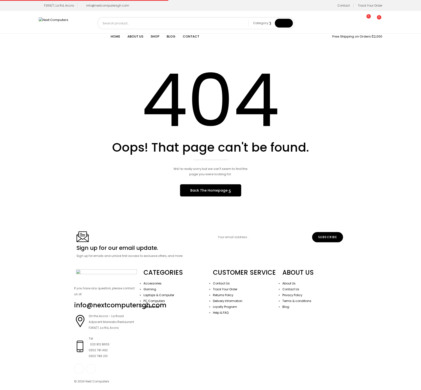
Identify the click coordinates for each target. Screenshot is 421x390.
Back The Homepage (209, 190)
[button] (377, 20)
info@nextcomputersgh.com (107, 5)
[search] (284, 23)
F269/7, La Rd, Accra (59, 5)
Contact (343, 5)
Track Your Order (370, 5)
